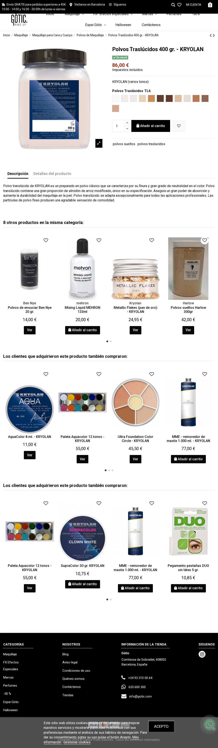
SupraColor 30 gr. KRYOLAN (82, 566)
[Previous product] (211, 35)
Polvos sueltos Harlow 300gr (188, 310)
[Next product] (214, 35)
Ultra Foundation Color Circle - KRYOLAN (135, 439)
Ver (29, 330)
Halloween (10, 710)
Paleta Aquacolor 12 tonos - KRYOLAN (82, 439)
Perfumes (10, 685)
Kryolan (135, 303)
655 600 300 (137, 687)
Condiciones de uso (76, 671)
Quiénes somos (73, 679)
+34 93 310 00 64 (140, 678)
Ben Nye (29, 303)
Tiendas (67, 695)
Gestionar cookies (76, 742)
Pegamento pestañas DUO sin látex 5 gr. (188, 568)
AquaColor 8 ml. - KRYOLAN (29, 437)
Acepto (161, 726)
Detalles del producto (52, 173)
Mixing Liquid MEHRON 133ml (82, 310)
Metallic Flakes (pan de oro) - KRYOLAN (135, 310)
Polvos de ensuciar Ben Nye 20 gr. (30, 310)
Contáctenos (71, 687)
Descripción (17, 173)
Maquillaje (10, 654)
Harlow (188, 303)
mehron (82, 303)
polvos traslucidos (151, 144)
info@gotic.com (140, 696)
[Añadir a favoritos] (179, 126)
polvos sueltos (124, 144)
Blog (65, 654)
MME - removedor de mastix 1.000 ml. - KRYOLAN (188, 439)
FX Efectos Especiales (11, 665)
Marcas (8, 677)
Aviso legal (69, 662)
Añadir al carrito (152, 126)
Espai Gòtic (11, 702)
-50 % (7, 694)
